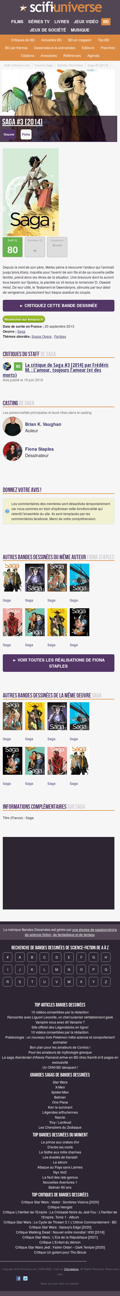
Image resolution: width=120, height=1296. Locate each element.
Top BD (103, 39)
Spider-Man (60, 1092)
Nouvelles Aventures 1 (60, 1182)
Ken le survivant (60, 1107)
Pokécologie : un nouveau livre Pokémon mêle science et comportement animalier (60, 1039)
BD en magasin (80, 39)
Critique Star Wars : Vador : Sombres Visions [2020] (60, 1202)
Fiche (26, 134)
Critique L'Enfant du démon (60, 1242)
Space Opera (42, 336)
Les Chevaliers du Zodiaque (60, 1127)
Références (72, 55)
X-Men (60, 1087)
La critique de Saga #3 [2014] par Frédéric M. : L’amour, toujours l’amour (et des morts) (56, 369)
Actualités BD (51, 39)
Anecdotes (49, 55)
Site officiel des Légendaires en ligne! (60, 1027)
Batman (60, 1097)
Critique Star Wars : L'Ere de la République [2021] (60, 1237)
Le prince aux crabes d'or (60, 1142)
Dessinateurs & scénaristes (54, 47)
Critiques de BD (23, 39)
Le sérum (60, 1162)
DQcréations (71, 1269)
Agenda (93, 55)
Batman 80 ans (60, 1187)
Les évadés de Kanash (60, 1157)
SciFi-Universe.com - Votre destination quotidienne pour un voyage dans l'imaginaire (60, 8)
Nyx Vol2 (60, 1172)
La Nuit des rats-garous (60, 1177)
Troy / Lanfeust (60, 1122)
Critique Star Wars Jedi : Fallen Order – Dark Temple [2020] (60, 1247)
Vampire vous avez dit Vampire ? (60, 1022)
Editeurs (88, 47)
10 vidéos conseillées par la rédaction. (60, 1032)
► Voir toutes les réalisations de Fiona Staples (59, 663)
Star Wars (60, 1082)
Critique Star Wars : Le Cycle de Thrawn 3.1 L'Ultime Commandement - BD (60, 1222)
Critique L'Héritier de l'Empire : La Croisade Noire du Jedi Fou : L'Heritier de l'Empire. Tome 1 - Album (60, 1214)
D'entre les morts (60, 1147)
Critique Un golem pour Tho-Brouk (60, 1252)
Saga (21, 331)
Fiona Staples (39, 449)
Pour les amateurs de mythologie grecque (60, 1052)
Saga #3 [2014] (22, 122)
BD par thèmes (16, 47)
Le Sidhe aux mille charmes (60, 1152)
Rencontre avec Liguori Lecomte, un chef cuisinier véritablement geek (60, 1017)
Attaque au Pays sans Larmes (60, 1167)
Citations (27, 55)
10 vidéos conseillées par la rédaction (60, 1012)
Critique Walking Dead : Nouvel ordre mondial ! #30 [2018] (60, 1232)
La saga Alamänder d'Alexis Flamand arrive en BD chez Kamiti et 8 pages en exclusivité (60, 1060)
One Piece (60, 1102)
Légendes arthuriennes (60, 1112)
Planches (108, 47)
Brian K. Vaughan (43, 424)
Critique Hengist (60, 1207)
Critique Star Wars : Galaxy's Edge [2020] (60, 1227)
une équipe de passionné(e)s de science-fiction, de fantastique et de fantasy (71, 932)
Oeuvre (9, 134)
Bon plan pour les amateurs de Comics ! (60, 1047)
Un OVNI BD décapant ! (60, 1067)
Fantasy (60, 336)
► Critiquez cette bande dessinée (58, 305)
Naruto (60, 1117)
